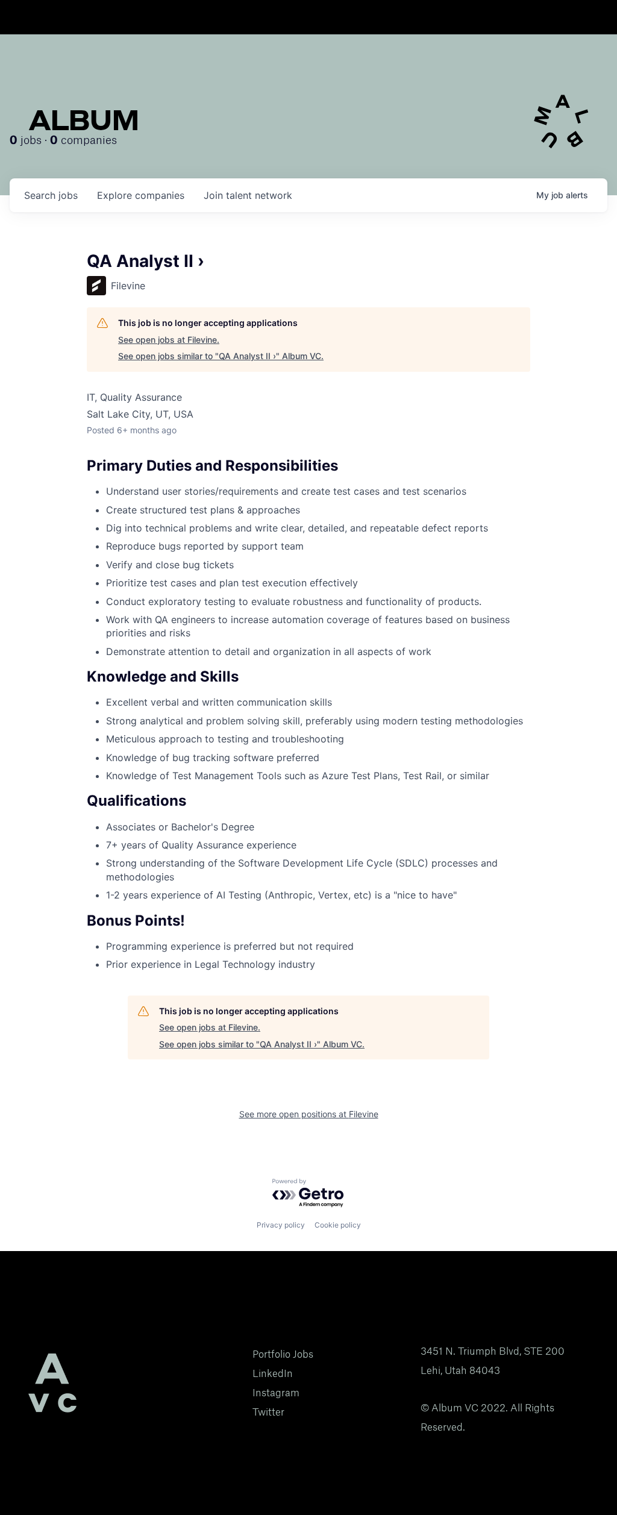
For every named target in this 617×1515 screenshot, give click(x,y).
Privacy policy (281, 1224)
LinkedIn (272, 1373)
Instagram (275, 1393)
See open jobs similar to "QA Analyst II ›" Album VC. (221, 356)
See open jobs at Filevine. (168, 339)
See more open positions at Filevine (308, 1114)
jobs (51, 195)
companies (140, 195)
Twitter (268, 1412)
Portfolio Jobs (282, 1354)
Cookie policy (338, 1224)
